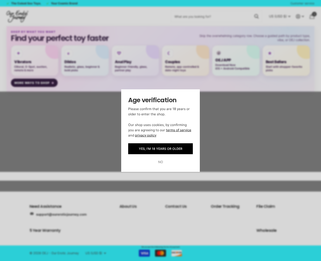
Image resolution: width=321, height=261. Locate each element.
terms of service (178, 130)
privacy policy (145, 135)
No (160, 162)
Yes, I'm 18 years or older (160, 148)
